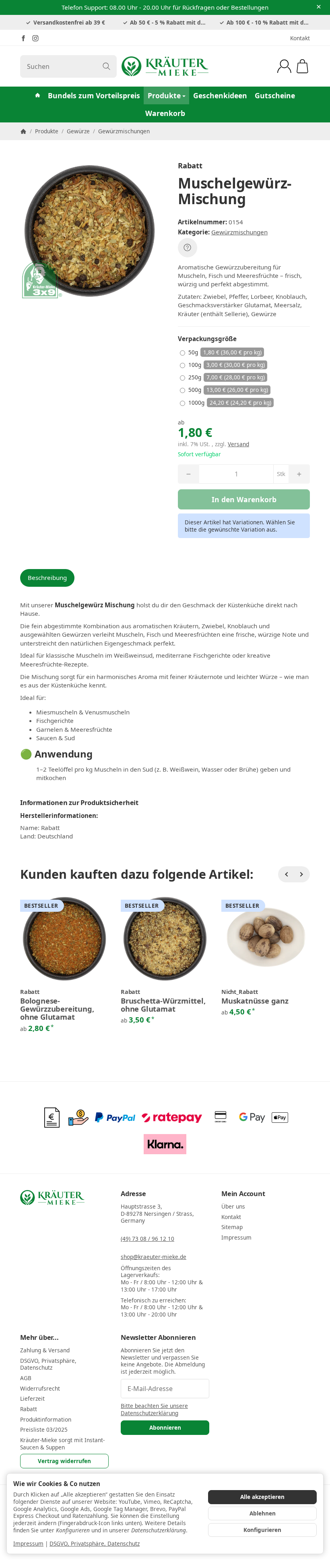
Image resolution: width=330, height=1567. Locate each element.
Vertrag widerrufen (64, 1461)
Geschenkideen (220, 95)
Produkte (164, 95)
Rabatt (29, 992)
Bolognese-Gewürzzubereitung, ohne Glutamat (57, 1009)
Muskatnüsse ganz (255, 1001)
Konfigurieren (262, 1530)
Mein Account (243, 1193)
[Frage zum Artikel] (187, 247)
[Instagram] (35, 38)
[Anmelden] (284, 66)
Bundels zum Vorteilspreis (94, 95)
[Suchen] (106, 66)
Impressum (28, 1543)
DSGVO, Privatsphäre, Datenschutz (95, 1543)
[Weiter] (302, 874)
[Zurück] (286, 874)
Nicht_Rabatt (239, 992)
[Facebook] (23, 38)
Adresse (133, 1193)
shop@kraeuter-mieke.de (153, 1257)
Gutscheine (275, 95)
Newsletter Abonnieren (158, 1337)
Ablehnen (263, 1513)
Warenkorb (165, 113)
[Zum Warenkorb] (302, 66)
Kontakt (300, 38)
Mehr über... (39, 1337)
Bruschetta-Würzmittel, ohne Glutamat (163, 1005)
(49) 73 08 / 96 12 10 (147, 1238)
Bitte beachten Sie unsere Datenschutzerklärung (154, 1409)
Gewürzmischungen (239, 232)
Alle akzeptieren (262, 1497)
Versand (238, 444)
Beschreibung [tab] (47, 577)
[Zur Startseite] (165, 66)
